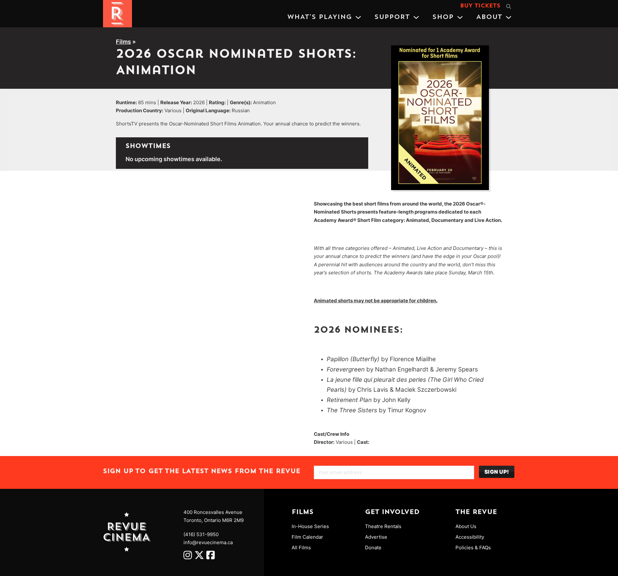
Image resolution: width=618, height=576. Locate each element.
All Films (301, 547)
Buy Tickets (480, 6)
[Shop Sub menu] (460, 17)
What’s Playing (319, 17)
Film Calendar (307, 537)
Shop (443, 17)
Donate (373, 547)
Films (123, 41)
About (489, 17)
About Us (465, 526)
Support (392, 17)
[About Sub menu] (508, 17)
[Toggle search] (508, 6)
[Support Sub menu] (416, 17)
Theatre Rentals (383, 526)
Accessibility (469, 537)
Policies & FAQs (473, 547)
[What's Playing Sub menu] (358, 17)
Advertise (376, 537)
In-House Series (310, 526)
